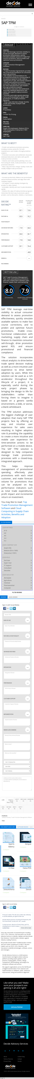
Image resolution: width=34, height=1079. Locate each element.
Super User (18, 563)
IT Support (18, 565)
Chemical (18, 583)
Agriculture (18, 580)
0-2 (18, 541)
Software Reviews (6, 817)
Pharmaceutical (18, 585)
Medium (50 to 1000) (18, 551)
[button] (4, 608)
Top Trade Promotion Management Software (17, 505)
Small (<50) (18, 548)
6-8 (18, 533)
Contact (20, 1059)
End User (18, 560)
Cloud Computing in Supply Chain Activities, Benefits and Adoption (15, 513)
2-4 (18, 538)
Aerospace (18, 578)
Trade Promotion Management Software (21, 817)
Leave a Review (13, 597)
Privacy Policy (7, 1061)
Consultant (18, 568)
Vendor (20, 1061)
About (5, 1056)
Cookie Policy (21, 1056)
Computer (18, 588)
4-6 (18, 536)
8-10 (18, 531)
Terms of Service (8, 1059)
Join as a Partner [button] (17, 1007)
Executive (18, 570)
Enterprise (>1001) (18, 553)
